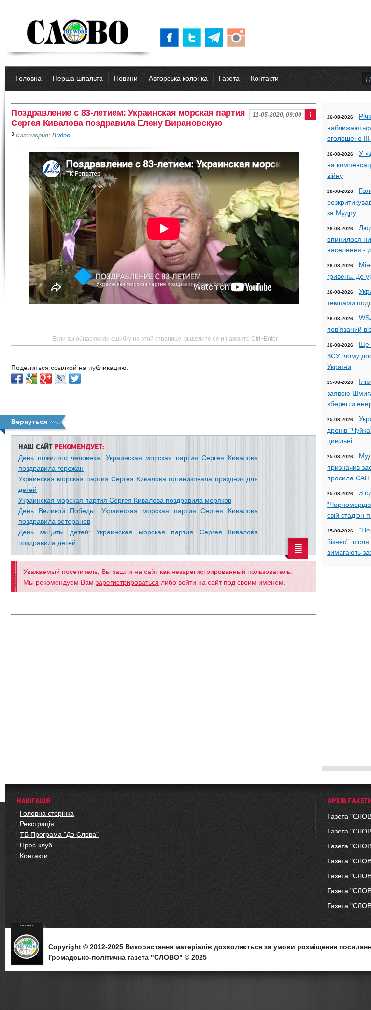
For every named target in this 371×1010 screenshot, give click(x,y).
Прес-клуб (36, 845)
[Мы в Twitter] (194, 37)
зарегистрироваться (127, 582)
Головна (28, 78)
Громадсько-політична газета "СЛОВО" (78, 33)
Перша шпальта (78, 78)
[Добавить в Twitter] (75, 378)
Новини (126, 78)
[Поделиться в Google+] (46, 378)
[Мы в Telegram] (216, 37)
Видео (61, 135)
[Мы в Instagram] (238, 37)
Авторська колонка (178, 78)
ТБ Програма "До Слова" (59, 834)
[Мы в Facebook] (171, 37)
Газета (229, 78)
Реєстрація (37, 824)
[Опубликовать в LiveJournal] (60, 378)
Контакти (265, 78)
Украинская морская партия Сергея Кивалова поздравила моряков (124, 500)
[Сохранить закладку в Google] (31, 378)
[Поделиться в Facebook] (17, 378)
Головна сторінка (47, 813)
